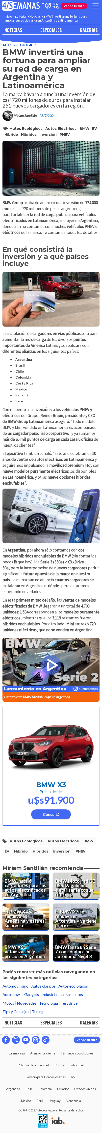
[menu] (95, 6)
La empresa (17, 1053)
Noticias (35, 16)
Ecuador (63, 1089)
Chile (29, 1089)
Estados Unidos (85, 1089)
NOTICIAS (13, 30)
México (26, 1101)
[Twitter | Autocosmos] (16, 1040)
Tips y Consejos (15, 1011)
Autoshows (12, 994)
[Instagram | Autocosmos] (36, 1040)
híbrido (11, 134)
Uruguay (55, 1101)
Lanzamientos (71, 994)
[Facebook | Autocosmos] (6, 1040)
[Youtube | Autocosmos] (26, 1040)
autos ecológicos (26, 128)
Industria (49, 994)
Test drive (69, 1003)
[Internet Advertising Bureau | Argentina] (58, 1121)
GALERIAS (89, 30)
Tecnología (48, 1003)
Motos (8, 1003)
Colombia (45, 1089)
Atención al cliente (42, 1053)
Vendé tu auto (74, 6)
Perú (40, 1101)
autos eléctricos (60, 128)
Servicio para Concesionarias (46, 1077)
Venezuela (73, 1101)
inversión (48, 134)
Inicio (8, 16)
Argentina (13, 1089)
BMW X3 (51, 785)
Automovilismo (15, 986)
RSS (73, 1077)
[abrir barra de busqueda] (56, 6)
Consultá (51, 814)
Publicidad (77, 1065)
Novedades (26, 1003)
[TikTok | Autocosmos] (46, 1040)
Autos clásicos (43, 986)
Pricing (59, 1065)
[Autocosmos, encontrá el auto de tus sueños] (48, 6)
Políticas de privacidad (33, 1065)
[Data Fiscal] (43, 1121)
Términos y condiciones (77, 1053)
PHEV (65, 134)
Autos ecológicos (20, 45)
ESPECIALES (51, 30)
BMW (84, 128)
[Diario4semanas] (21, 6)
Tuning (38, 1011)
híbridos (29, 134)
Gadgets (31, 994)
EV (94, 128)
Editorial (20, 16)
